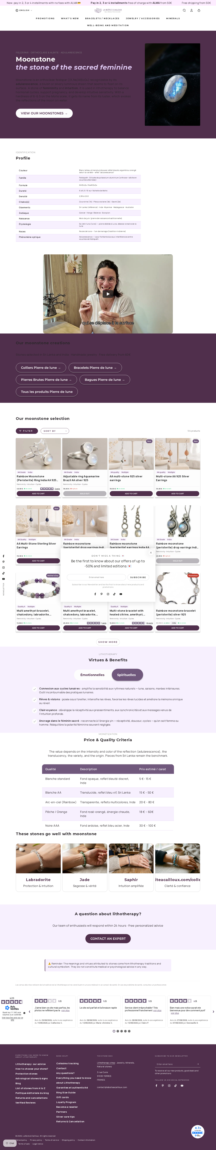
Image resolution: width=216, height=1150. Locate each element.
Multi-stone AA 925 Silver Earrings (172, 478)
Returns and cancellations (31, 1097)
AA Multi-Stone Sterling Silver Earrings (36, 545)
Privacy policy (36, 1140)
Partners (61, 1111)
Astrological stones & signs (31, 1078)
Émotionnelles (92, 675)
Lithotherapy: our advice (30, 1064)
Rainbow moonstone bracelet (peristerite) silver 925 (176, 612)
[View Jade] (84, 858)
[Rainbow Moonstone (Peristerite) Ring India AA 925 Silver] (38, 454)
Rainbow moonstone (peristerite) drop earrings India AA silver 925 (84, 545)
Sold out (84, 493)
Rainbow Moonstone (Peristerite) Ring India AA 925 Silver (36, 478)
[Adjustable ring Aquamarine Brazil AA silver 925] (84, 454)
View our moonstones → (44, 113)
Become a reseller (67, 1106)
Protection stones (26, 1073)
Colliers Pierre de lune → (41, 368)
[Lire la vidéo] (108, 294)
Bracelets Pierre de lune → (95, 368)
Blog (18, 1083)
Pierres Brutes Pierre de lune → (46, 380)
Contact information (86, 1140)
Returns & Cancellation (70, 1121)
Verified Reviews (25, 1102)
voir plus (65, 1010)
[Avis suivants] (213, 1012)
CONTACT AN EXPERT (108, 939)
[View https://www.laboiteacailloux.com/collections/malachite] (177, 858)
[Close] (151, 553)
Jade (85, 879)
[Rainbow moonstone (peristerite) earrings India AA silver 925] (131, 521)
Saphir (131, 879)
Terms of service (52, 1140)
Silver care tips (65, 1116)
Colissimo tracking (67, 1063)
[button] (184, 10)
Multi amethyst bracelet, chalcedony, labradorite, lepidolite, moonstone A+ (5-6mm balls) (35, 612)
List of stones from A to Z (30, 1088)
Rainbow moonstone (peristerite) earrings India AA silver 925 (129, 545)
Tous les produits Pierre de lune (47, 392)
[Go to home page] (108, 10)
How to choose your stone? (31, 1068)
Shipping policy (68, 1140)
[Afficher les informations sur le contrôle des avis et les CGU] (24, 1013)
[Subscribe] (199, 1064)
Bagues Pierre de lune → (105, 380)
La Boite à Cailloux (31, 1136)
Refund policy (21, 1140)
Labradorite (38, 879)
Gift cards (62, 1097)
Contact (61, 1068)
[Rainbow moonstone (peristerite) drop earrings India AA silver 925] (84, 521)
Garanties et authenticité (72, 1087)
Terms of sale (24, 1144)
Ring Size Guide (65, 1092)
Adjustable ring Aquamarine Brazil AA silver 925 (81, 478)
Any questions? (65, 1073)
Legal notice (38, 1144)
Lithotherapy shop (106, 1062)
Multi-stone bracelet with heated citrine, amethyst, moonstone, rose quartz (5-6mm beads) (128, 612)
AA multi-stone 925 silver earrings (126, 478)
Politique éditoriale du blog (32, 1092)
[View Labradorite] (38, 858)
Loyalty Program (66, 1102)
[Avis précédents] (29, 1012)
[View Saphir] (131, 858)
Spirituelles (126, 675)
